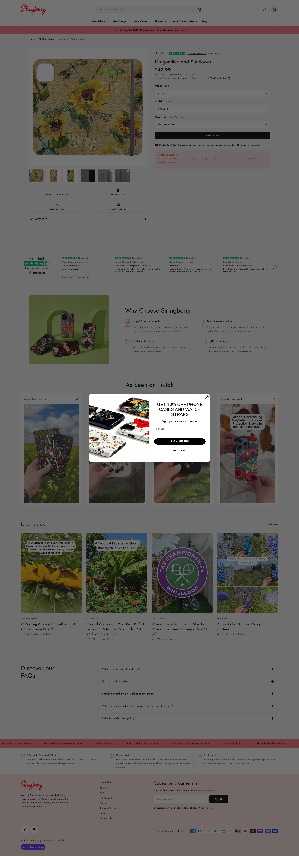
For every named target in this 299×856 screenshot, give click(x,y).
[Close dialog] (207, 397)
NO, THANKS (180, 451)
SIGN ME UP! (180, 441)
